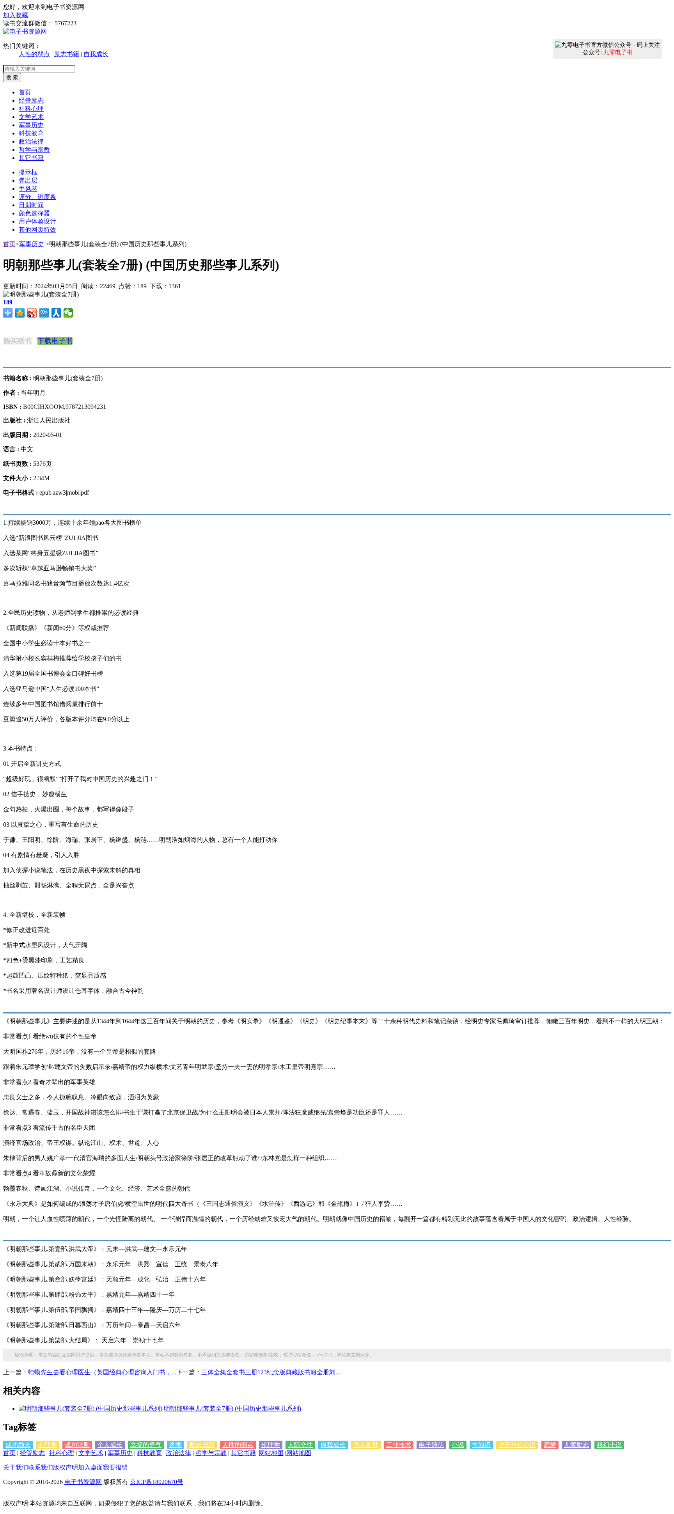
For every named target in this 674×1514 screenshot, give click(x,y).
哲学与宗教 (211, 1453)
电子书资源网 (83, 1482)
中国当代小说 (517, 1444)
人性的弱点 (34, 54)
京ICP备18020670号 (156, 1482)
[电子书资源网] (25, 31)
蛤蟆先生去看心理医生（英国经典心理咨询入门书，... (102, 1372)
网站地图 (271, 1453)
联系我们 (40, 1467)
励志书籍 (66, 54)
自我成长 (95, 54)
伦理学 (270, 1444)
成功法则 (77, 1444)
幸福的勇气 (145, 1444)
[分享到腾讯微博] (44, 313)
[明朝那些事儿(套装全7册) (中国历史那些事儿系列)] (90, 1408)
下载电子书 (55, 341)
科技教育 (149, 1453)
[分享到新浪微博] (32, 313)
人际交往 (300, 1444)
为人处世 (365, 1444)
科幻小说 (609, 1444)
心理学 (47, 1444)
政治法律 (178, 1453)
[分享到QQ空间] (20, 313)
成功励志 (17, 1444)
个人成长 (110, 1444)
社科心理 (61, 1453)
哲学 (175, 1444)
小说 (458, 1444)
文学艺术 (90, 1453)
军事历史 (31, 244)
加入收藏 (15, 15)
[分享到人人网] (56, 313)
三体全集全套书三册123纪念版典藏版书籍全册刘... (270, 1372)
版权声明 (65, 1467)
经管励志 (32, 1453)
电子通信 (431, 1444)
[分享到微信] (68, 313)
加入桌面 (90, 1467)
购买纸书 (18, 341)
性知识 (481, 1444)
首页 (9, 244)
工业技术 (398, 1444)
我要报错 (115, 1467)
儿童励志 (576, 1444)
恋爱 (550, 1444)
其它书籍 (243, 1453)
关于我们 (15, 1467)
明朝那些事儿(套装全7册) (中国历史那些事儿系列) (232, 1408)
